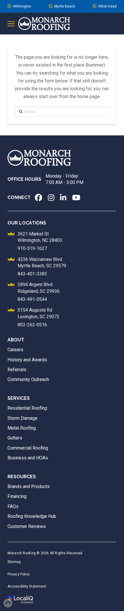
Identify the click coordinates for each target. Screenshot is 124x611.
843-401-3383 (32, 274)
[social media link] (38, 197)
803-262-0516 (32, 324)
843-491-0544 (32, 299)
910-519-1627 (32, 248)
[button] (11, 23)
